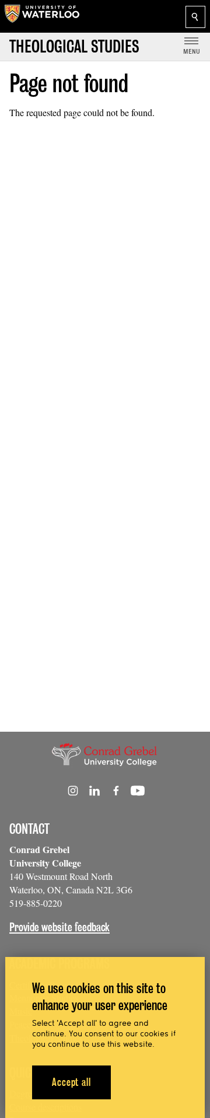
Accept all (71, 1082)
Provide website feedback (59, 927)
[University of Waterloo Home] (42, 16)
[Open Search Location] (195, 17)
